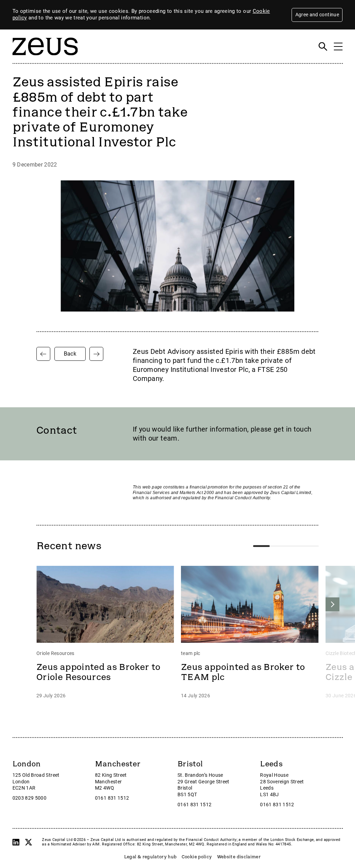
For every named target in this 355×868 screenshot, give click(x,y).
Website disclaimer (239, 856)
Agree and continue (317, 14)
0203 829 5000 (29, 798)
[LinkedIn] (15, 842)
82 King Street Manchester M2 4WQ (111, 781)
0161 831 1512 (112, 798)
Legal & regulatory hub (150, 856)
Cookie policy (197, 856)
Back (70, 353)
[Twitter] (28, 842)
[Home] (45, 59)
